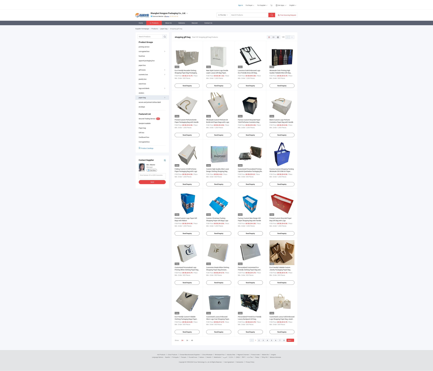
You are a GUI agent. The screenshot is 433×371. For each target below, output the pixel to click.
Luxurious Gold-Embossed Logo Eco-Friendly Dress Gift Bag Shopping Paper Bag (249, 72)
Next (289, 340)
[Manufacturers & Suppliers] (149, 4)
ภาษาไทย (250, 357)
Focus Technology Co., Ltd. (201, 362)
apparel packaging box (147, 61)
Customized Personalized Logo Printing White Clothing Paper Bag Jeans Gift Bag (186, 269)
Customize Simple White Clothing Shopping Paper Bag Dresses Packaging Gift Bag (217, 269)
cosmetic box (143, 74)
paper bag (142, 97)
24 (182, 340)
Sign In (240, 5)
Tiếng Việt (264, 357)
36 (187, 340)
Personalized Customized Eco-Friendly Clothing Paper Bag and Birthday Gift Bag (249, 269)
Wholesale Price (220, 354)
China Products (172, 354)
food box (142, 56)
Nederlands (217, 357)
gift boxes (142, 70)
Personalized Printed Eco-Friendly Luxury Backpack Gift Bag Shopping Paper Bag (249, 319)
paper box (142, 65)
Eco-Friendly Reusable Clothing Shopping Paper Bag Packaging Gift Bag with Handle (186, 72)
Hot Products (161, 354)
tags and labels (144, 88)
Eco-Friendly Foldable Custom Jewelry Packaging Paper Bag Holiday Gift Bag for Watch (279, 269)
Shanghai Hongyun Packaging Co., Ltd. (168, 13)
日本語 (238, 357)
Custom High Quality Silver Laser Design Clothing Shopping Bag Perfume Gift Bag (217, 171)
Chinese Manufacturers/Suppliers (190, 354)
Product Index (255, 354)
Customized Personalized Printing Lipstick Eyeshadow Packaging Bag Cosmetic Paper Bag (250, 171)
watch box (142, 84)
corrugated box (144, 51)
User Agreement (229, 362)
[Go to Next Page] (292, 37)
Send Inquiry (187, 86)
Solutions (181, 23)
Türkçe (257, 357)
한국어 (231, 357)
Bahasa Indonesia (275, 357)
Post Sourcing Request (288, 15)
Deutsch (208, 357)
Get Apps (281, 5)
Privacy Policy (250, 362)
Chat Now (153, 170)
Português (175, 357)
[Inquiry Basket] (272, 5)
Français (183, 357)
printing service (144, 47)
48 (192, 340)
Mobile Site (265, 354)
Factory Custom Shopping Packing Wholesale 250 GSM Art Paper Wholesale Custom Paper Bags (281, 171)
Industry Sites (231, 354)
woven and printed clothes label (150, 102)
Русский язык (193, 357)
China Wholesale (207, 354)
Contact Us (208, 23)
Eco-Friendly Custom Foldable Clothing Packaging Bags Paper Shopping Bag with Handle (186, 319)
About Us (168, 23)
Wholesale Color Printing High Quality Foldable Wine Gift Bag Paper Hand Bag (280, 72)
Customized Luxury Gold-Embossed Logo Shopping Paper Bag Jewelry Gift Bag (281, 319)
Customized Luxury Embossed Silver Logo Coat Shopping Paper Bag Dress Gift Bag (217, 319)
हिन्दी (243, 357)
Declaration (239, 362)
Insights (273, 354)
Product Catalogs (147, 148)
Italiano (201, 357)
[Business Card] (165, 160)
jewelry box (142, 79)
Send (152, 182)
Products (155, 23)
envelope (142, 107)
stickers (141, 93)
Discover (195, 23)
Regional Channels (243, 354)
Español (167, 357)
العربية (225, 357)
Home (141, 23)
